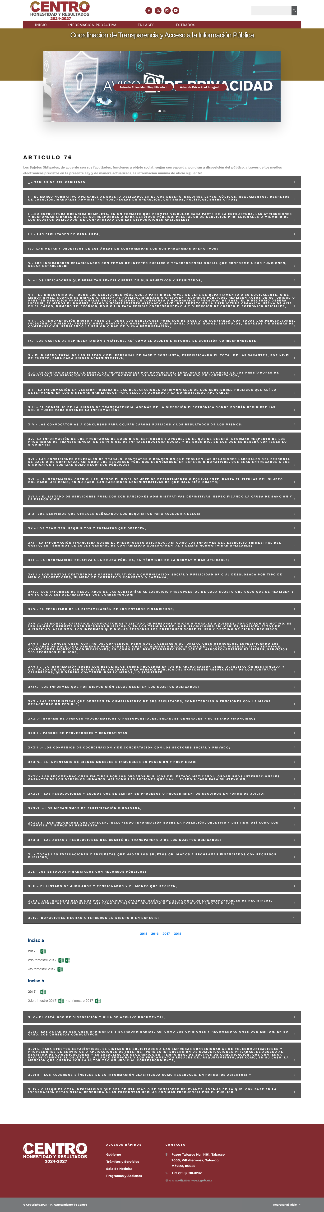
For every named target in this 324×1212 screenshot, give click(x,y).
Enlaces (146, 25)
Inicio (41, 25)
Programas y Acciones (124, 1176)
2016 (155, 933)
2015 (143, 933)
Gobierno (113, 1154)
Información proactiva (92, 25)
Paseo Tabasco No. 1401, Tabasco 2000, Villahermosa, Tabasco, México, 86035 (198, 1160)
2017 (166, 933)
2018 (177, 933)
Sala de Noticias (119, 1169)
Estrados (185, 25)
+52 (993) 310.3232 (186, 1173)
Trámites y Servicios (122, 1161)
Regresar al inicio (286, 1204)
